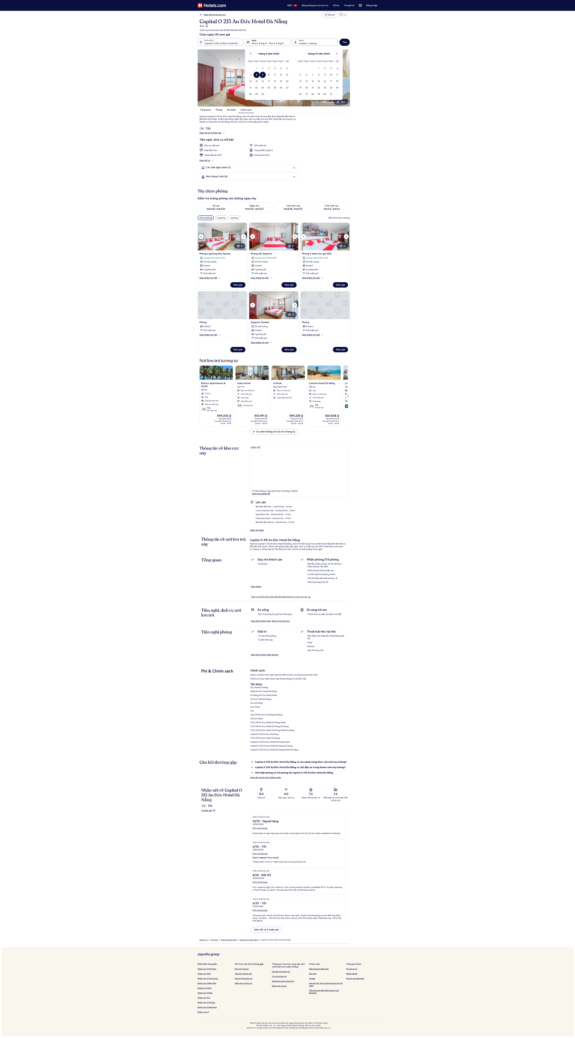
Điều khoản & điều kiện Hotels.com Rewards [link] (324, 991)
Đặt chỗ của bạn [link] (242, 969)
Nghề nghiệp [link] (351, 974)
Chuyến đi (349, 5)
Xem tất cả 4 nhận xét (210, 133)
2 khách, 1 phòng (308, 43)
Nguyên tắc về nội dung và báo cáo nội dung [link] (325, 984)
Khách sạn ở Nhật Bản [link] (207, 983)
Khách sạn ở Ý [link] (203, 1012)
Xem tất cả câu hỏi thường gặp (265, 777)
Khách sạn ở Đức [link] (205, 988)
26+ (343, 102)
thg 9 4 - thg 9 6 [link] (332, 208)
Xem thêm (256, 586)
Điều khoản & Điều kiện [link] (319, 969)
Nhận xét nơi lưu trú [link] (243, 983)
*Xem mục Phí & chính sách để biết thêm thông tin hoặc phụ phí (279, 597)
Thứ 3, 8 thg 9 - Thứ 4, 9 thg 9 (268, 43)
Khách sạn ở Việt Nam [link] (207, 969)
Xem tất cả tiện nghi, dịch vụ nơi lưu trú (270, 621)
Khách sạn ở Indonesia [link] (207, 1007)
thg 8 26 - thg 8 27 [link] (254, 208)
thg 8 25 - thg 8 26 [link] (216, 208)
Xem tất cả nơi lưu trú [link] (215, 14)
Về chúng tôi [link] (351, 969)
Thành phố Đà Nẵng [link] (229, 940)
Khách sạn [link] (203, 940)
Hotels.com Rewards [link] (355, 978)
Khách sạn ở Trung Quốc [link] (208, 978)
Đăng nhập (371, 5)
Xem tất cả (204, 160)
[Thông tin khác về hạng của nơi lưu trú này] (206, 26)
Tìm (344, 42)
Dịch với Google (260, 828)
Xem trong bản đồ (261, 493)
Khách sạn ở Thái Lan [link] (206, 1002)
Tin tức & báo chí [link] (279, 976)
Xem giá (237, 284)
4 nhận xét (206, 810)
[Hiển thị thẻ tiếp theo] (348, 395)
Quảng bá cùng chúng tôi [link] (283, 981)
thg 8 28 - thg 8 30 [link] (293, 208)
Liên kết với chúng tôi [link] (281, 971)
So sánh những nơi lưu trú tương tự (275, 431)
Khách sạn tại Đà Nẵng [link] (249, 940)
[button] (257, 68)
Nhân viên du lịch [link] (279, 986)
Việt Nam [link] (214, 940)
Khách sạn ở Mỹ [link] (204, 974)
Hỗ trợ (336, 5)
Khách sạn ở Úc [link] (204, 998)
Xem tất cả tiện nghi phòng (264, 654)
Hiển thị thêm (257, 530)
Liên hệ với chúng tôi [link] (243, 978)
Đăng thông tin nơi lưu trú (315, 5)
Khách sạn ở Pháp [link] (205, 993)
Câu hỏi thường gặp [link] (243, 974)
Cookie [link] (312, 978)
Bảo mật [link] (313, 974)
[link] (343, 14)
